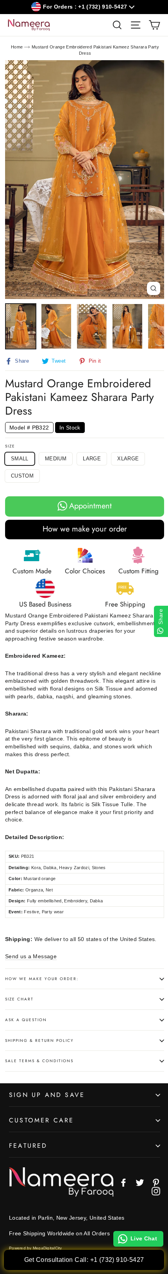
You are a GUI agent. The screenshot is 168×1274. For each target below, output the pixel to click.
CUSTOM (22, 476)
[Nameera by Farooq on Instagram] (156, 1191)
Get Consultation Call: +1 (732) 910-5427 (84, 1259)
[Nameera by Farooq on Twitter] (140, 1182)
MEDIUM (55, 459)
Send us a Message (31, 956)
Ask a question (26, 1020)
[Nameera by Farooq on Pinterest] (156, 1182)
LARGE (92, 459)
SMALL (20, 459)
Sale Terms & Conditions (39, 1061)
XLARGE (128, 459)
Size (10, 446)
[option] (84, 179)
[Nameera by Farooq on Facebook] (123, 1182)
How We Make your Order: (42, 979)
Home (17, 47)
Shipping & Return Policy (39, 1040)
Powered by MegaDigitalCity (35, 1248)
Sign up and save (47, 1094)
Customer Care (41, 1120)
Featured (28, 1145)
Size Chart (19, 999)
